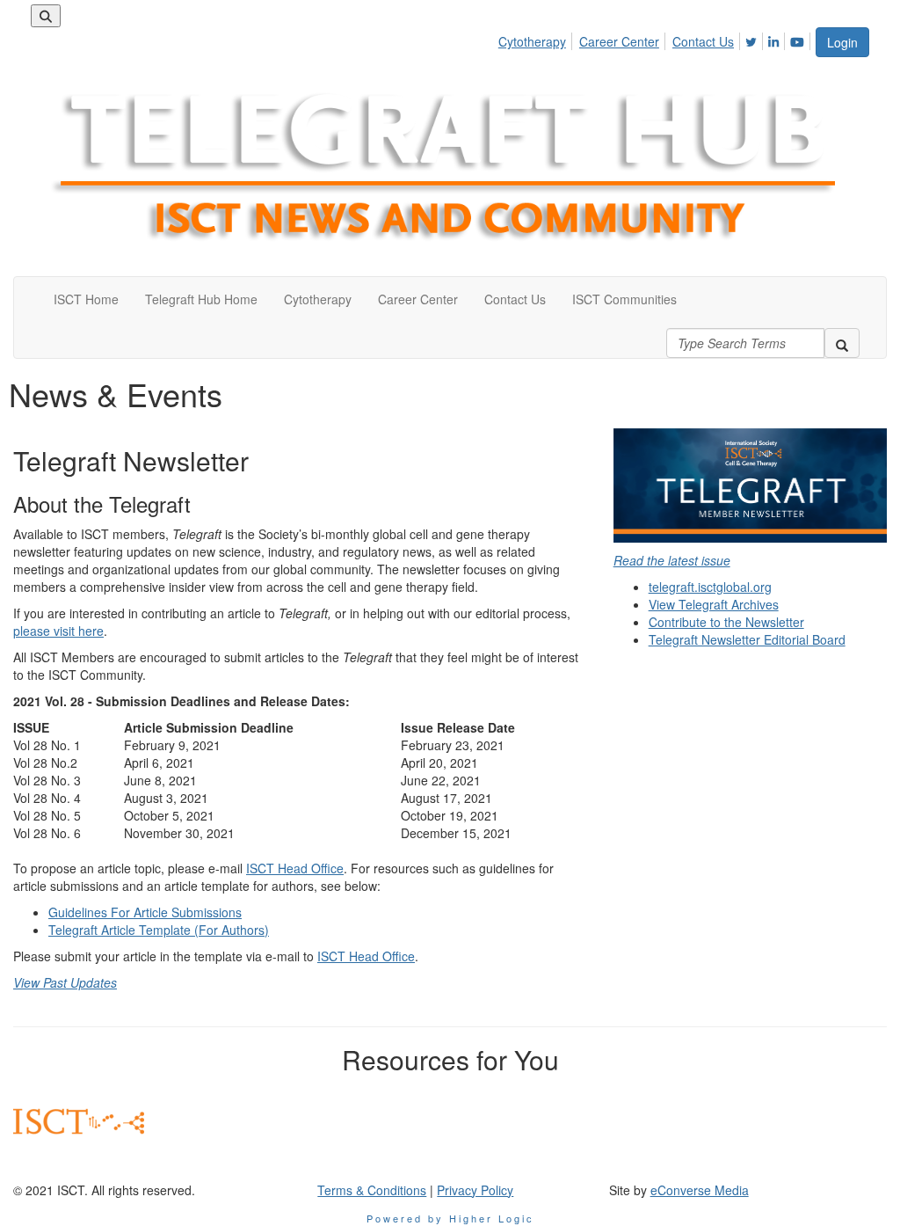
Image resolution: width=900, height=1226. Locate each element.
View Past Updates (65, 982)
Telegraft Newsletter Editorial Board (747, 639)
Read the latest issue (671, 560)
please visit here (58, 630)
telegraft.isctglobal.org (710, 586)
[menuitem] (537, 38)
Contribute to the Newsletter (726, 622)
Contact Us (703, 41)
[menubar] (656, 38)
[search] (842, 343)
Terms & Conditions (371, 1190)
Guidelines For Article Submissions (145, 912)
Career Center (619, 41)
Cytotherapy (532, 41)
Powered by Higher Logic (450, 1218)
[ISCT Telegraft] (750, 485)
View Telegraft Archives (714, 604)
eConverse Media (699, 1190)
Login (842, 42)
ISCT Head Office (295, 868)
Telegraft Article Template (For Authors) (158, 929)
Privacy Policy (475, 1190)
